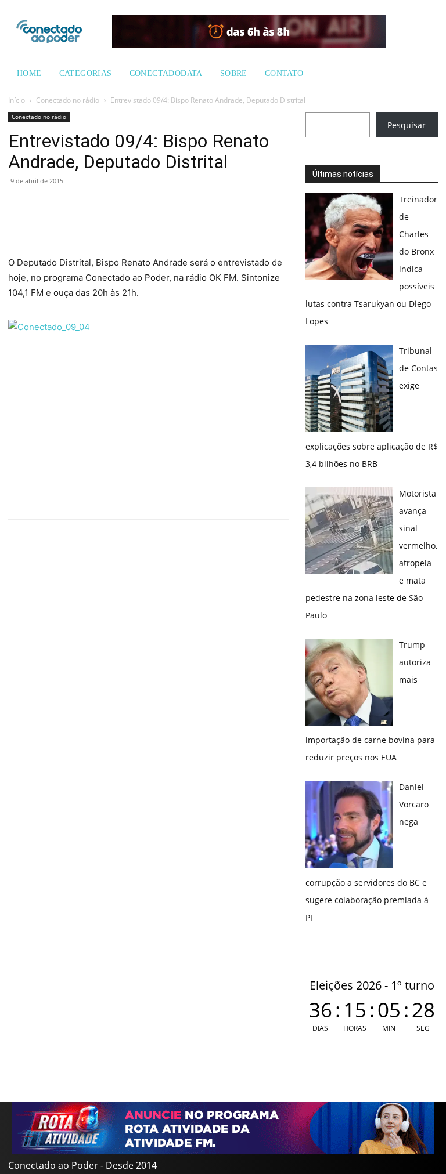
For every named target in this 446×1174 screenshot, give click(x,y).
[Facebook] (46, 207)
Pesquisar (406, 125)
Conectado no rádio (67, 100)
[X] (73, 207)
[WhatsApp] (19, 207)
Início (16, 100)
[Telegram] (100, 207)
